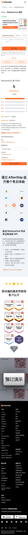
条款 (6, 527)
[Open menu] (25, 2)
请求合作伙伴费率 (14, 163)
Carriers (11, 7)
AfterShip (4, 7)
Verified (13, 116)
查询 (15, 48)
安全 (10, 527)
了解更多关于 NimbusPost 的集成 (12, 270)
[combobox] (14, 149)
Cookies (14, 527)
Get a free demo (9, 27)
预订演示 (14, 379)
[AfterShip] (7, 2)
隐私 (2, 527)
